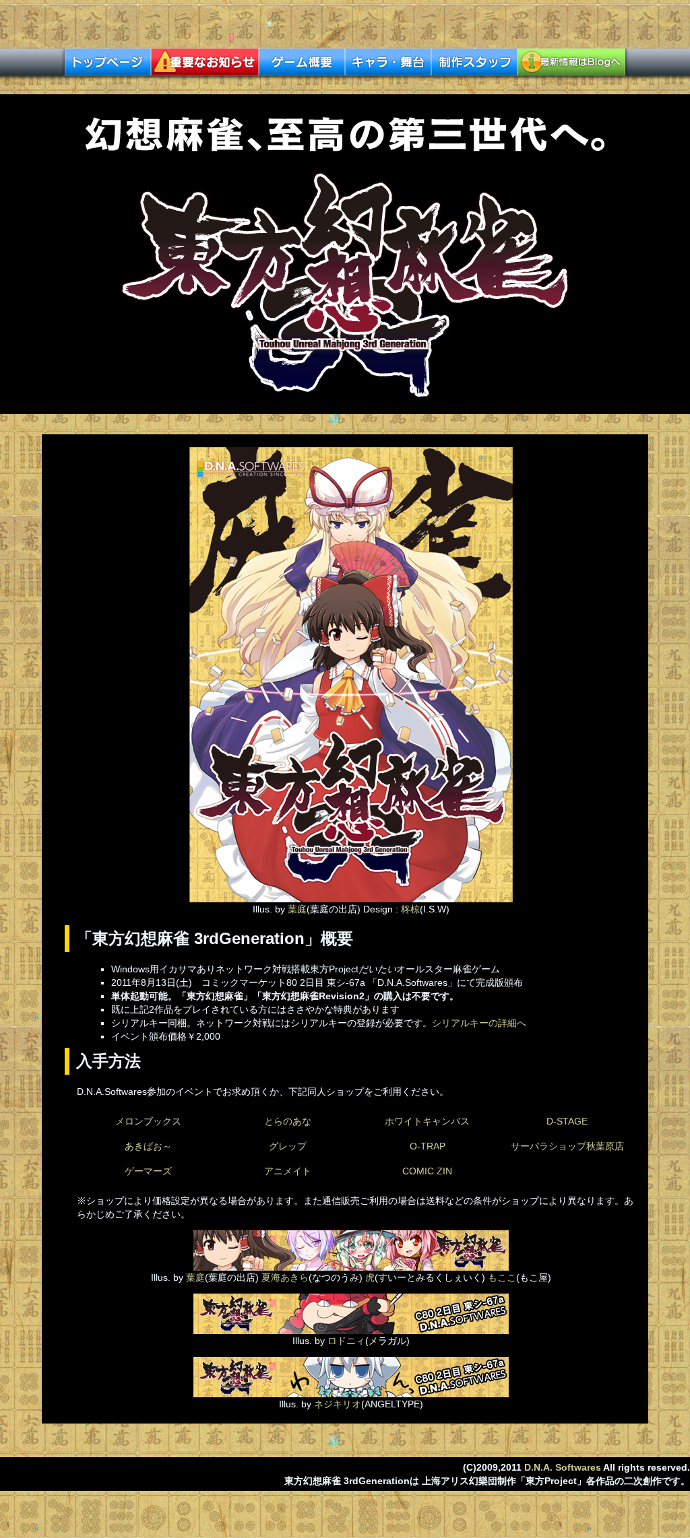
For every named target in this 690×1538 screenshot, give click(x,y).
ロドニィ (345, 1340)
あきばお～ (148, 1146)
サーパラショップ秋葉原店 (567, 1146)
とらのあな (287, 1121)
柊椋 (410, 909)
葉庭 (297, 909)
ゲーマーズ (148, 1171)
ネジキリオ (337, 1404)
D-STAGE (567, 1121)
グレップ (288, 1146)
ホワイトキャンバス (427, 1121)
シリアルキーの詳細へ (479, 1022)
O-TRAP (427, 1146)
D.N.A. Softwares (562, 1467)
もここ (502, 1277)
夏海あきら (285, 1277)
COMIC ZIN (427, 1171)
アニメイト (287, 1171)
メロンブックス (148, 1121)
